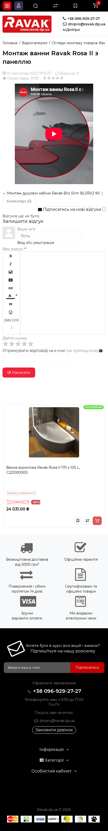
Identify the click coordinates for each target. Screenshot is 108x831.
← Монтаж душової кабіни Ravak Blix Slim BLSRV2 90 (51, 193)
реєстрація (43, 242)
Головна (10, 43)
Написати (20, 372)
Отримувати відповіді (25, 350)
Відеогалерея (34, 43)
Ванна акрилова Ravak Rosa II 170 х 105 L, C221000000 (43, 470)
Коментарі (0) (19, 201)
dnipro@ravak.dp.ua (57, 720)
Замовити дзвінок (54, 730)
